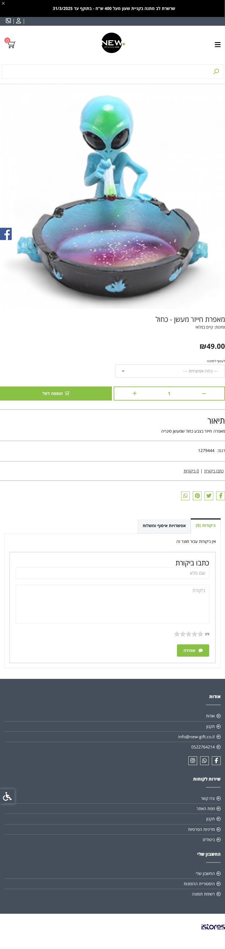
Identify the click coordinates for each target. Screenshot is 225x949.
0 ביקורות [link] (191, 471)
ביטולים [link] (209, 839)
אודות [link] (210, 716)
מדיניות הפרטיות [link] (201, 829)
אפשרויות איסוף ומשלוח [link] (164, 525)
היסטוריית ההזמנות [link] (199, 883)
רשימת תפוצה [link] (203, 894)
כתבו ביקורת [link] (214, 471)
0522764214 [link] (203, 747)
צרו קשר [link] (208, 798)
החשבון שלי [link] (205, 873)
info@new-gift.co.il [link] (196, 736)
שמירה (190, 650)
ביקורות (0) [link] (206, 525)
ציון (207, 633)
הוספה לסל (52, 393)
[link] (18, 21)
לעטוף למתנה (216, 361)
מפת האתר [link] (206, 808)
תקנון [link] (210, 726)
